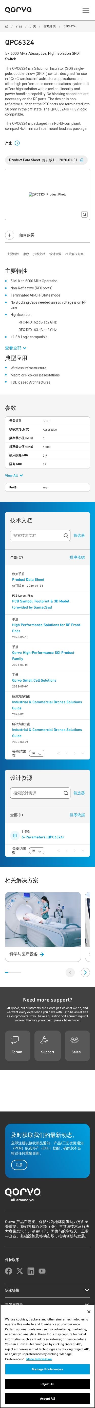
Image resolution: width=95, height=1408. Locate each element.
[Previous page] (67, 753)
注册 (19, 1165)
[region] (47, 1356)
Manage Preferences (47, 1369)
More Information (39, 1359)
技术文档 (39, 254)
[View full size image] (84, 214)
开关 (33, 26)
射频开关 (49, 26)
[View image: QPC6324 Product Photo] (47, 194)
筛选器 (79, 535)
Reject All (47, 1384)
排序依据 (77, 557)
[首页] (47, 1196)
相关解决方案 (74, 254)
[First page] (58, 753)
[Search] (65, 535)
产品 (19, 26)
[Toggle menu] (86, 10)
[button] (19, 142)
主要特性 (13, 254)
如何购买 (26, 235)
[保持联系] (8, 1271)
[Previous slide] (70, 972)
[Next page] (75, 753)
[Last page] (83, 753)
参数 (26, 254)
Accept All (47, 1398)
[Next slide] (85, 972)
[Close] (88, 1311)
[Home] (6, 26)
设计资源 (55, 254)
